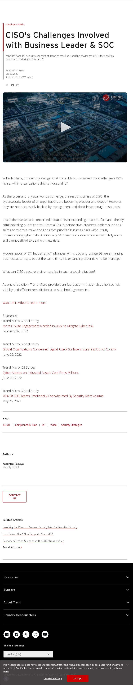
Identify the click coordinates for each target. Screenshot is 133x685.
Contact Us (15, 497)
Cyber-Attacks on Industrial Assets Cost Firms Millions (41, 372)
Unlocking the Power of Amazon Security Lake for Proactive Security (40, 527)
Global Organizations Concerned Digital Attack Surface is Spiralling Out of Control (60, 349)
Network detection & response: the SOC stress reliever (33, 541)
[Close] (127, 665)
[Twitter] (26, 634)
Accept (78, 678)
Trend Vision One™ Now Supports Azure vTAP (28, 534)
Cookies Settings (53, 678)
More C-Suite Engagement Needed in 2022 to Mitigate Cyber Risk (48, 326)
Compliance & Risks (26, 424)
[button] (65, 127)
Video (53, 424)
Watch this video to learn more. (25, 303)
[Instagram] (35, 634)
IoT (44, 424)
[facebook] (16, 634)
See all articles (11, 547)
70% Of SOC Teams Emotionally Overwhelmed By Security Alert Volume (53, 396)
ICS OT (6, 424)
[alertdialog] (66, 672)
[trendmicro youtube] (45, 634)
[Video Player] (65, 127)
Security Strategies (71, 424)
